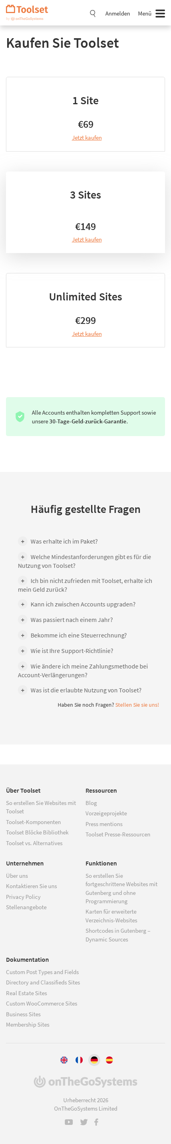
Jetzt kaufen (87, 137)
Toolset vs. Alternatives (34, 843)
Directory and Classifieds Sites (43, 982)
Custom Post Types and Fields (42, 972)
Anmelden (117, 13)
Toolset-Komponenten (33, 822)
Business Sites (23, 1014)
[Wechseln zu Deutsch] (94, 1060)
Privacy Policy (23, 896)
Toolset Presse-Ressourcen (118, 834)
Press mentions (104, 824)
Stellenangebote (26, 907)
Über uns (17, 875)
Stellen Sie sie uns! (137, 704)
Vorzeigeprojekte (106, 813)
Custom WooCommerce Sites (41, 1003)
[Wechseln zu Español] (109, 1060)
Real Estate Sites (26, 993)
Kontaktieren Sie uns (31, 886)
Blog (91, 803)
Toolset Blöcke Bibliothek (37, 832)
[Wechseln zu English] (64, 1060)
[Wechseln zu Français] (79, 1060)
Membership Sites (27, 1024)
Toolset (30, 13)
